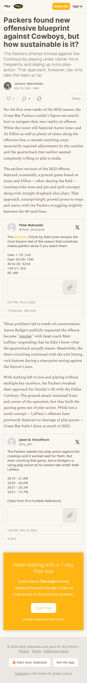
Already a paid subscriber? (43, 619)
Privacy (24, 651)
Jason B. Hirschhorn (28, 83)
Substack (21, 673)
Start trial (44, 607)
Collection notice (56, 651)
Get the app (65, 662)
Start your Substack (32, 662)
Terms (36, 651)
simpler (25, 336)
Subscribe (61, 6)
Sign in (78, 6)
